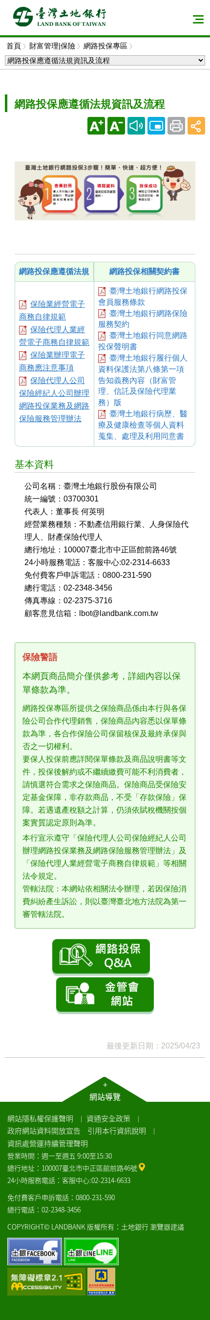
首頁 (13, 46)
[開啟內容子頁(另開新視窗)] (156, 126)
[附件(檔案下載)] (22, 304)
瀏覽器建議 (167, 1226)
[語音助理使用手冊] (136, 126)
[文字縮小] (116, 126)
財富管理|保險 (52, 46)
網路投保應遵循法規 (54, 271)
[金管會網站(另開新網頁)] (105, 995)
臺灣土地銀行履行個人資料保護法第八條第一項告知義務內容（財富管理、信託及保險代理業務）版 (143, 380)
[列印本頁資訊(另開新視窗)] (176, 126)
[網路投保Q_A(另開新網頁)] (101, 957)
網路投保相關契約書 (144, 271)
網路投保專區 (105, 46)
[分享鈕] (196, 126)
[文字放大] (96, 126)
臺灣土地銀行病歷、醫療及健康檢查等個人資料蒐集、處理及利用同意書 (143, 425)
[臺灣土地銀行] (59, 16)
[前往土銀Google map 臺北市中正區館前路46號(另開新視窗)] (142, 1166)
